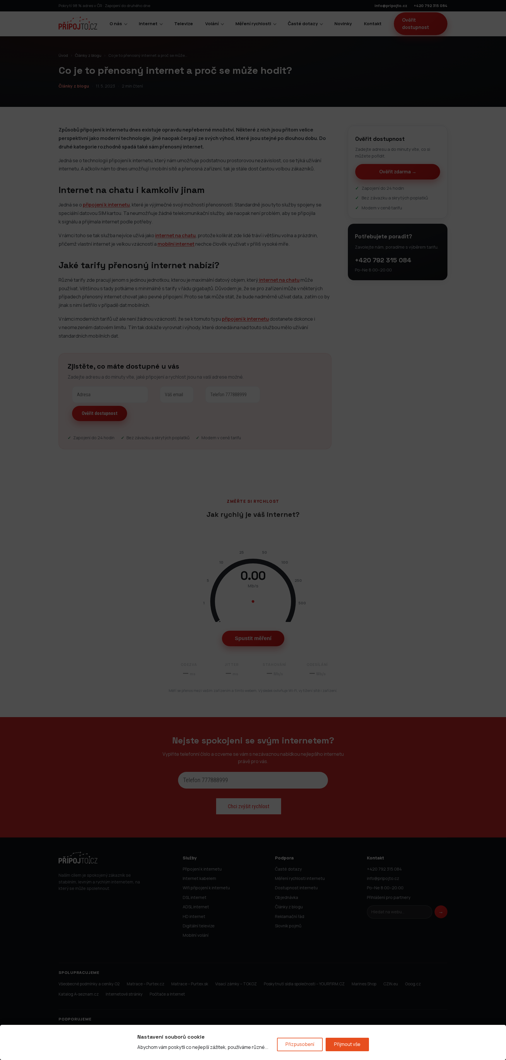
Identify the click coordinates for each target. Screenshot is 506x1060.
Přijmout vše (347, 1044)
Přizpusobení (300, 1044)
